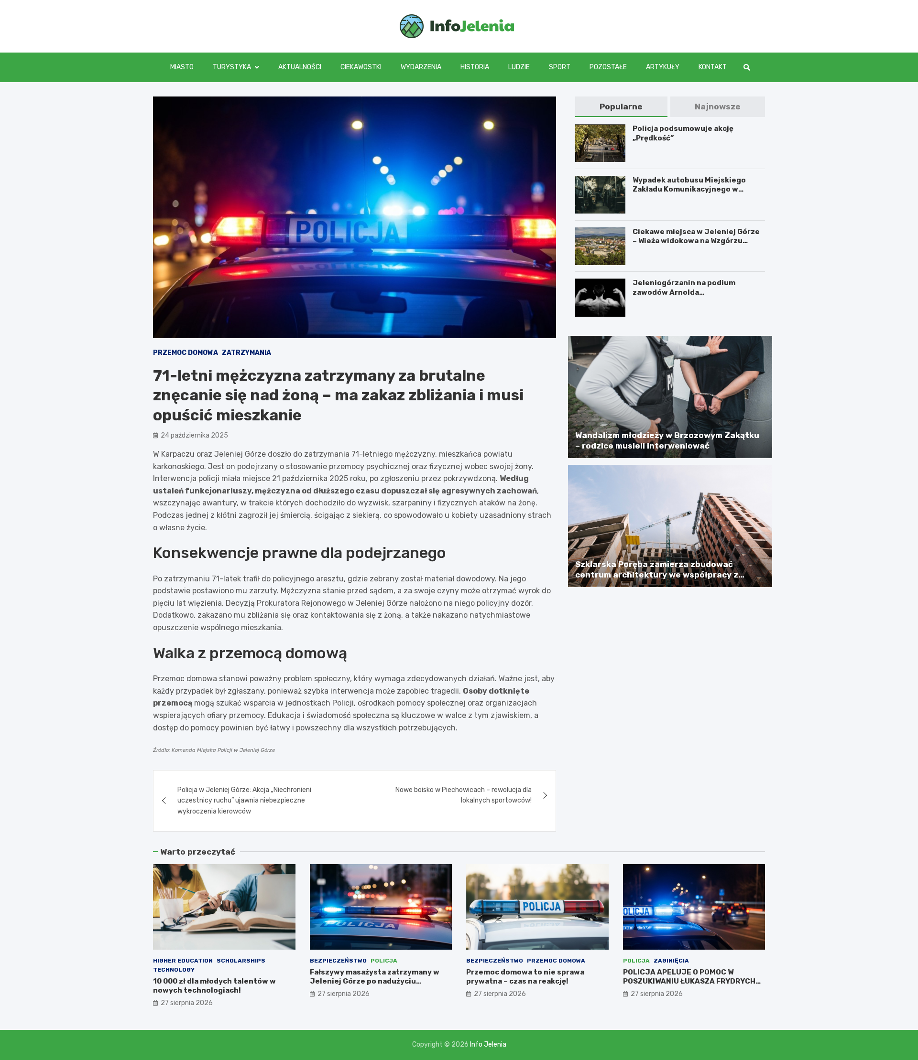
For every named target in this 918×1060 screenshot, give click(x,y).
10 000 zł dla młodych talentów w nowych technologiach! (214, 986)
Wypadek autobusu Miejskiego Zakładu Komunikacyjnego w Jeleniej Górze (689, 189)
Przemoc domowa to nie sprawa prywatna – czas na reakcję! (525, 977)
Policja (384, 960)
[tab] (621, 106)
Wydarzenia (421, 67)
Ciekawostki (361, 67)
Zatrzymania (246, 353)
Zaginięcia (671, 960)
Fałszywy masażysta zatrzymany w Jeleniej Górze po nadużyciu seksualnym (374, 981)
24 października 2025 (194, 435)
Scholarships (241, 960)
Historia (474, 67)
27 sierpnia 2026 (187, 1003)
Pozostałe (608, 67)
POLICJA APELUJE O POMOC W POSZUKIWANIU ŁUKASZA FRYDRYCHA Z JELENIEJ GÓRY (692, 981)
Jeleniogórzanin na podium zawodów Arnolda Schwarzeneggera (684, 292)
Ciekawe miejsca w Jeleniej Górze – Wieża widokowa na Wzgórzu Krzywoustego (696, 241)
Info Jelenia (488, 1044)
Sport (559, 67)
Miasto (182, 67)
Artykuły (662, 67)
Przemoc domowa (185, 353)
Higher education (183, 960)
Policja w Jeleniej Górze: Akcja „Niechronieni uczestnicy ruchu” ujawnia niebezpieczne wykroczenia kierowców (244, 800)
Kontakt (713, 67)
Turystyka (232, 67)
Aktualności (299, 67)
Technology (174, 969)
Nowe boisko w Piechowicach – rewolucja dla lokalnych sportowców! (463, 795)
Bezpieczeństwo (338, 960)
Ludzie (519, 67)
